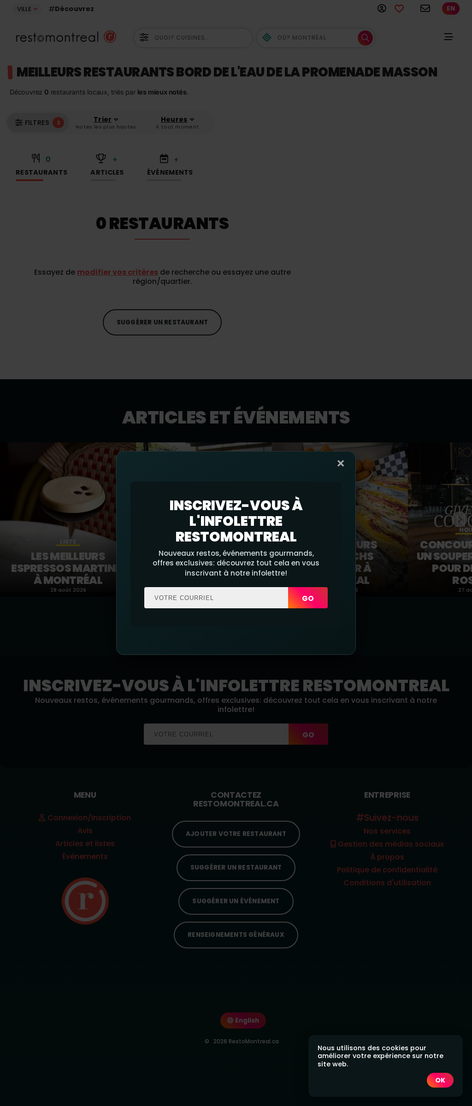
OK (440, 1080)
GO (308, 598)
